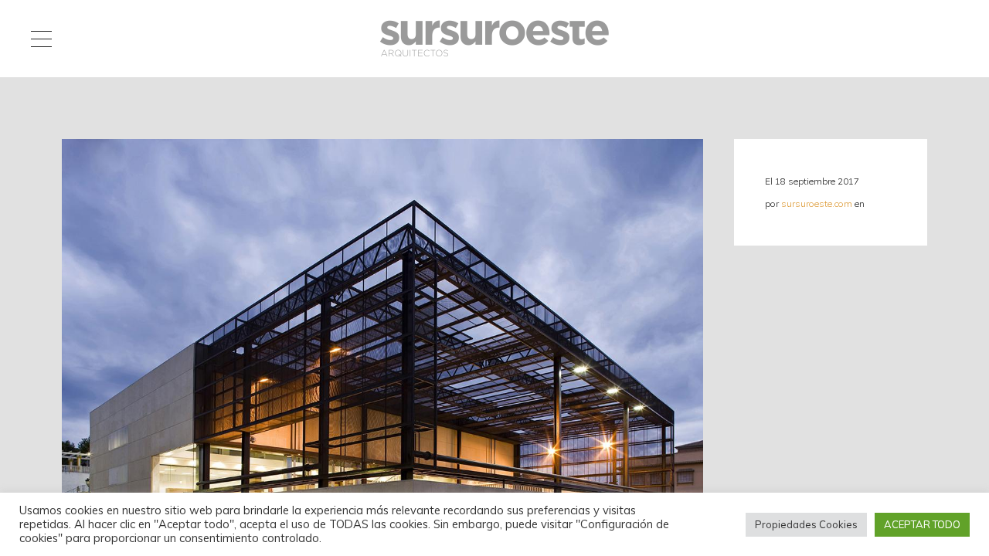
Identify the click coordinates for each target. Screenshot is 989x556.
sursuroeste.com (816, 203)
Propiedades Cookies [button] (806, 524)
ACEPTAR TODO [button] (922, 524)
